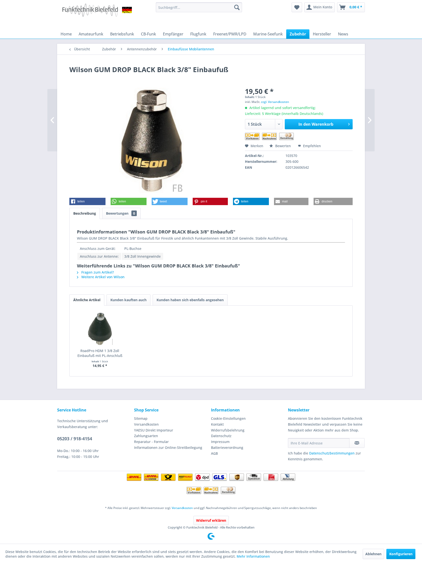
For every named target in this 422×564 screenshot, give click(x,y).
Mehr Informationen (253, 556)
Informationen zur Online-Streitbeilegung (168, 447)
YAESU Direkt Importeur (153, 430)
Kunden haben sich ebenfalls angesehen (190, 300)
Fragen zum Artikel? (97, 272)
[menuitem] (199, 7)
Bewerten (283, 146)
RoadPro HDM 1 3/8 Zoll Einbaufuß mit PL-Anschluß (99, 353)
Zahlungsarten (146, 435)
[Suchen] (237, 7)
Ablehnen (373, 554)
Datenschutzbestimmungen (332, 453)
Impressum (220, 441)
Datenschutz (221, 435)
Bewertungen (120, 213)
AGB (214, 453)
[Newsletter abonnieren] (357, 443)
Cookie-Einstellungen (228, 418)
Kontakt (217, 424)
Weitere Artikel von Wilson (102, 277)
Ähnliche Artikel (86, 300)
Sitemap (141, 418)
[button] (87, 201)
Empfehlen (311, 146)
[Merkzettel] (297, 7)
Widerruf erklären (211, 520)
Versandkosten (146, 424)
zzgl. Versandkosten (275, 102)
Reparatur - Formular (151, 441)
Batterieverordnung (227, 447)
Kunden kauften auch (128, 300)
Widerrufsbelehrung (227, 430)
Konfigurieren (400, 554)
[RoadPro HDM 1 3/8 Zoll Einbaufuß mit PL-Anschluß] (100, 329)
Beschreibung (84, 213)
